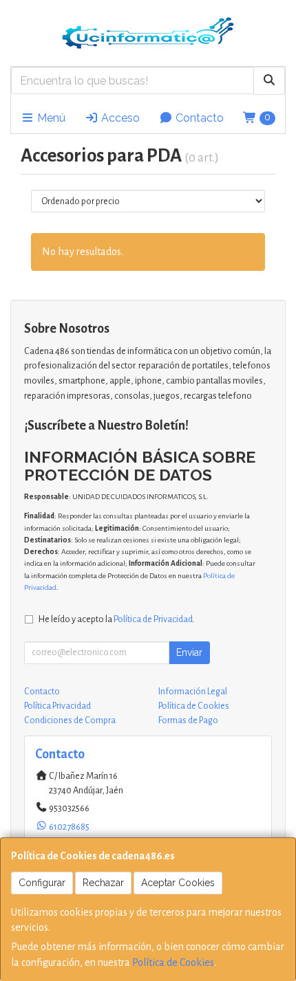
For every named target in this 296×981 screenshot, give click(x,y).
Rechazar (103, 882)
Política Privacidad (57, 706)
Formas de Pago (188, 720)
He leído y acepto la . (117, 619)
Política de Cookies (173, 962)
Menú (49, 117)
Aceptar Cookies (178, 882)
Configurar (42, 882)
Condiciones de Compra (70, 720)
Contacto (198, 117)
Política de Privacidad (153, 619)
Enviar (189, 652)
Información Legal (192, 691)
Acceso (119, 117)
